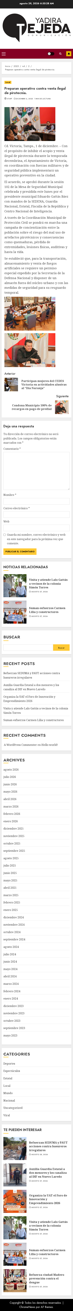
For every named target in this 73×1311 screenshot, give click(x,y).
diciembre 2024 (13, 917)
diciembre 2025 (13, 828)
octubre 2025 (11, 843)
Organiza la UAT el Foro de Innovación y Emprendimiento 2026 (29, 699)
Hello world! (49, 745)
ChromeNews (27, 1307)
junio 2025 (10, 873)
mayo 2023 (10, 1035)
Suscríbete (68, 53)
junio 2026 (10, 784)
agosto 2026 (11, 769)
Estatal (7, 1078)
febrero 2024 (11, 991)
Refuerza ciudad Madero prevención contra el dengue (14, 1280)
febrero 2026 (11, 814)
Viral (6, 1115)
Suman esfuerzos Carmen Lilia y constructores (14, 612)
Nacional (9, 1100)
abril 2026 (9, 799)
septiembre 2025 (14, 851)
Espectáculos (11, 1071)
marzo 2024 (11, 984)
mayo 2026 (10, 791)
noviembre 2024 (13, 924)
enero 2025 (10, 910)
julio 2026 (9, 777)
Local (7, 82)
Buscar (11, 637)
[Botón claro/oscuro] (51, 53)
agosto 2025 (11, 858)
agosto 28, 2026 (39, 1154)
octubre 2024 (11, 932)
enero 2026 (10, 821)
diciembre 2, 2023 (24, 99)
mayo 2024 (10, 969)
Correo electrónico (16, 508)
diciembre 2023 (13, 1006)
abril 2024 (9, 976)
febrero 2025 (11, 902)
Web (6, 521)
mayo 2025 (10, 880)
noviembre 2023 (13, 1013)
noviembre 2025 (13, 836)
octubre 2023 (11, 1021)
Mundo (8, 1093)
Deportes (9, 1063)
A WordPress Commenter (20, 745)
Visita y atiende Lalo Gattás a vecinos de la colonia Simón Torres (14, 585)
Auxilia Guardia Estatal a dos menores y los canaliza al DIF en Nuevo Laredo (14, 1174)
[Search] (60, 53)
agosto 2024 (11, 947)
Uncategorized (13, 1108)
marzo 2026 (11, 806)
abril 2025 (9, 888)
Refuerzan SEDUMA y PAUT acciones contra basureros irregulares (14, 1148)
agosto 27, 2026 (39, 592)
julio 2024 (9, 954)
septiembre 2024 (14, 939)
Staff (9, 99)
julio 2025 (9, 865)
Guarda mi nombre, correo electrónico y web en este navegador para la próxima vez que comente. (36, 539)
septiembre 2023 (14, 1028)
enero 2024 (10, 998)
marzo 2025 (11, 895)
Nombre (9, 495)
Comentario (12, 449)
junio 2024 (10, 961)
